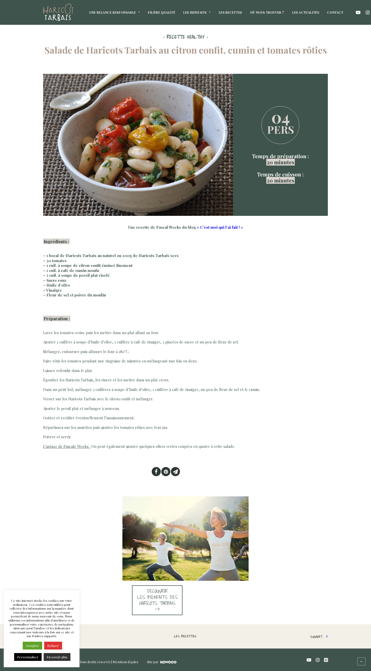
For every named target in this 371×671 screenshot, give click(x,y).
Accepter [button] (32, 645)
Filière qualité (161, 12)
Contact (335, 12)
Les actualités (305, 12)
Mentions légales (125, 662)
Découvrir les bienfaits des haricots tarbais (157, 597)
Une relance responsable (112, 12)
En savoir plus (57, 657)
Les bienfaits (195, 12)
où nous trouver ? (267, 12)
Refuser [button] (53, 645)
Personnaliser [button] (28, 657)
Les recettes (230, 12)
